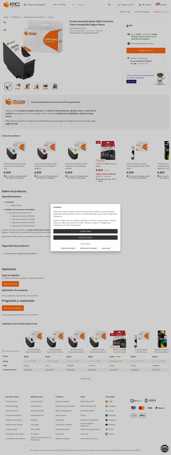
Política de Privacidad (88, 248)
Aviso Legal (106, 248)
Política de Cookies (68, 248)
